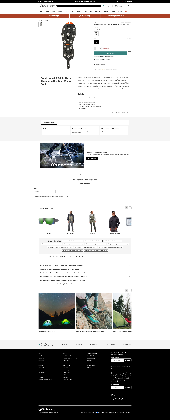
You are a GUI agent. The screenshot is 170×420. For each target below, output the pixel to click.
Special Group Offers (68, 379)
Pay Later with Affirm (43, 372)
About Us (65, 353)
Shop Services (66, 367)
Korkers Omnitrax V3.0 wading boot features (73, 241)
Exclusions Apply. (114, 373)
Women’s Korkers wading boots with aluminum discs (111, 247)
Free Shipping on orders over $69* (103, 59)
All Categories (66, 382)
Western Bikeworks (91, 365)
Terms (112, 381)
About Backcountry (67, 355)
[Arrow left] (126, 208)
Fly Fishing (45, 20)
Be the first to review (126, 22)
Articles (64, 362)
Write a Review (85, 184)
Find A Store (41, 358)
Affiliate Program (67, 370)
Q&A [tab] (89, 175)
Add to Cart (110, 53)
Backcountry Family (92, 353)
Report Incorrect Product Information (120, 112)
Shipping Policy (42, 367)
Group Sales (41, 374)
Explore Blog (66, 360)
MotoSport (89, 360)
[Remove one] (95, 48)
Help (40, 353)
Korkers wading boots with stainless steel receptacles (60, 247)
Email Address (115, 357)
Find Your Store (128, 1)
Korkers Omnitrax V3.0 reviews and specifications (96, 250)
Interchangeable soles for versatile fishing (74, 244)
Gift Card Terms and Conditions (46, 379)
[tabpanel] (85, 131)
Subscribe (127, 360)
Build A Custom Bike (43, 370)
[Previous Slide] (52, 1)
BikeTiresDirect (90, 362)
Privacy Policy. (117, 381)
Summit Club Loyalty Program (70, 358)
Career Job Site (66, 365)
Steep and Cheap (91, 358)
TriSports (89, 367)
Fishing (40, 20)
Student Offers (66, 372)
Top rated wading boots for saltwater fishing (118, 244)
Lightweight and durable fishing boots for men (86, 247)
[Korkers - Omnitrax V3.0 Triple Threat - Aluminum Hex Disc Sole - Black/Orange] (41, 24)
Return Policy (42, 362)
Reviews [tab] (82, 175)
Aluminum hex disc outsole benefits (113, 241)
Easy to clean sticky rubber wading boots (96, 244)
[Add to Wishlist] (129, 53)
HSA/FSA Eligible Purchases (45, 382)
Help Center (41, 355)
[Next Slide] (117, 1)
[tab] (49, 122)
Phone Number (115, 384)
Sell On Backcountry (67, 374)
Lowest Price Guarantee (100, 64)
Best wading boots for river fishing (94, 241)
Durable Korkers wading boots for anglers (52, 244)
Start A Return (42, 365)
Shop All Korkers (92, 158)
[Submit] (57, 5)
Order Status (41, 360)
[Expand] (129, 69)
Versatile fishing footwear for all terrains (73, 250)
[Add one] (100, 48)
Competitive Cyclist (91, 355)
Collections (65, 377)
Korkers (95, 22)
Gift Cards (41, 377)
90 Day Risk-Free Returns (101, 62)
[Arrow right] (130, 208)
